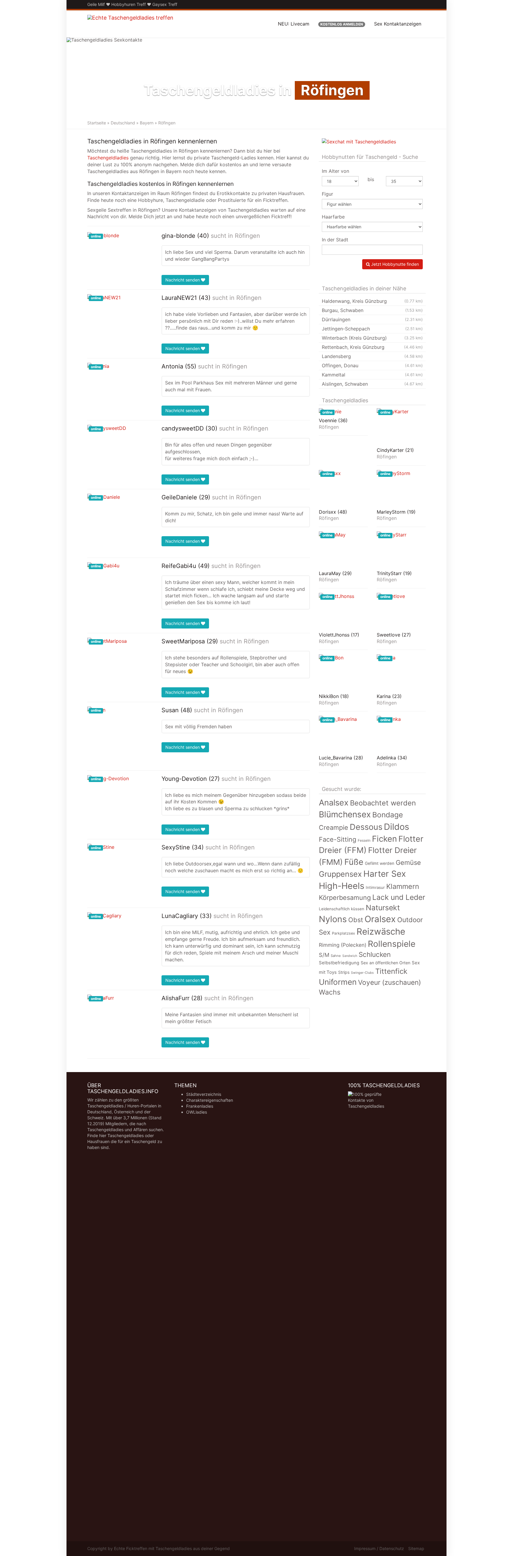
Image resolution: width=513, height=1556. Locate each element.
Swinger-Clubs (362, 973)
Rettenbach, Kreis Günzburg (372, 347)
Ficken (384, 839)
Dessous (366, 827)
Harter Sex (384, 874)
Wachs (330, 992)
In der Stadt (335, 240)
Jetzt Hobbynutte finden (394, 264)
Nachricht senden (183, 279)
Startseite (96, 122)
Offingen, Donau (372, 365)
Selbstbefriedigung (339, 962)
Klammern (402, 886)
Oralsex (380, 919)
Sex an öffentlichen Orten (385, 962)
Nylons (333, 919)
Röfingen (247, 235)
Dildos (396, 826)
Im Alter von (335, 171)
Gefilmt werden (379, 863)
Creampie (333, 827)
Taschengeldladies (108, 158)
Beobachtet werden (383, 803)
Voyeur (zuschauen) (389, 982)
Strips (343, 972)
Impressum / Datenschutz (379, 1548)
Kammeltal (372, 375)
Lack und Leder (398, 897)
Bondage (387, 814)
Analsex (334, 803)
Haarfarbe (333, 217)
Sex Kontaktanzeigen (397, 24)
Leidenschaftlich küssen (341, 908)
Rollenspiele (391, 944)
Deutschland (123, 122)
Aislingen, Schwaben (372, 384)
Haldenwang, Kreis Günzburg (372, 301)
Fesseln (364, 840)
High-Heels (341, 886)
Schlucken (375, 954)
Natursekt (383, 907)
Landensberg (372, 356)
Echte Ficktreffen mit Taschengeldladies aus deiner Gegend (172, 1548)
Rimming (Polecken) (342, 945)
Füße (353, 862)
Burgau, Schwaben (372, 310)
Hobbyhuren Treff (128, 4)
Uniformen (338, 982)
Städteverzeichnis (203, 1094)
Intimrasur (375, 887)
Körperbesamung (345, 897)
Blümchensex (345, 814)
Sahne (336, 956)
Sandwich (349, 956)
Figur (327, 194)
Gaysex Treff (164, 4)
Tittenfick (391, 971)
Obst (355, 920)
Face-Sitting (337, 839)
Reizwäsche (381, 931)
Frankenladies (199, 1106)
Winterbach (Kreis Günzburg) (372, 338)
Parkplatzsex (343, 933)
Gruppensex (340, 873)
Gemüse (408, 862)
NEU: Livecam (293, 24)
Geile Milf (96, 4)
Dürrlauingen (372, 319)
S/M (324, 955)
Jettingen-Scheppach (372, 329)
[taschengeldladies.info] (130, 24)
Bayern (146, 122)
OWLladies (196, 1112)
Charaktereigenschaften (209, 1100)
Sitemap (416, 1548)
